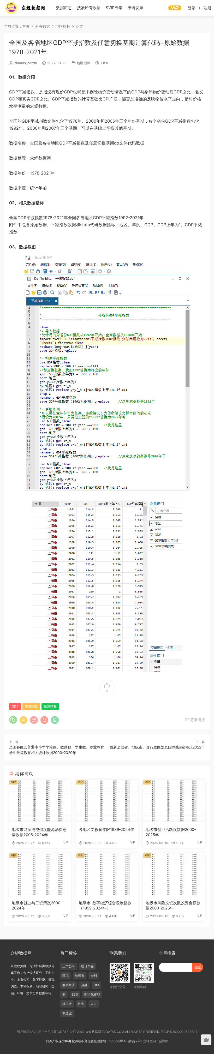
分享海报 (197, 719)
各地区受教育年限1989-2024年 (106, 829)
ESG (75, 994)
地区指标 (83, 63)
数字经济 (68, 985)
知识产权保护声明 (58, 1041)
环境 (65, 976)
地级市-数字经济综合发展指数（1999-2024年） (105, 905)
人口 (94, 1004)
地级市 (79, 976)
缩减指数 (50, 706)
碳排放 (67, 1004)
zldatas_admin (25, 63)
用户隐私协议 (26, 1032)
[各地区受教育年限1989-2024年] (107, 801)
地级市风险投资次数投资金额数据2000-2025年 (173, 905)
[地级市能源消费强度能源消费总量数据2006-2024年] (40, 801)
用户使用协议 (47, 1032)
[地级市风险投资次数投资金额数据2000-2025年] (174, 874)
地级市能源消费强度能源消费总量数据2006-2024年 (39, 832)
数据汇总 (64, 7)
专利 (94, 976)
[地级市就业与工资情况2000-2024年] (40, 874)
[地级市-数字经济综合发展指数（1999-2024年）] (107, 874)
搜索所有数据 (88, 7)
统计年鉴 (87, 966)
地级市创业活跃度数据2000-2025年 (171, 832)
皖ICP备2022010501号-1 (179, 1032)
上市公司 (68, 966)
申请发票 (135, 7)
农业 (81, 1004)
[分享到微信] (13, 720)
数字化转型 (92, 994)
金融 (84, 985)
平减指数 (31, 706)
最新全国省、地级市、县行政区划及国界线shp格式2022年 (157, 747)
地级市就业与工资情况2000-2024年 (37, 905)
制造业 (67, 1013)
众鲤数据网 (25, 8)
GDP (15, 706)
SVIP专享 (114, 7)
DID (96, 985)
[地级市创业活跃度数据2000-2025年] (174, 801)
